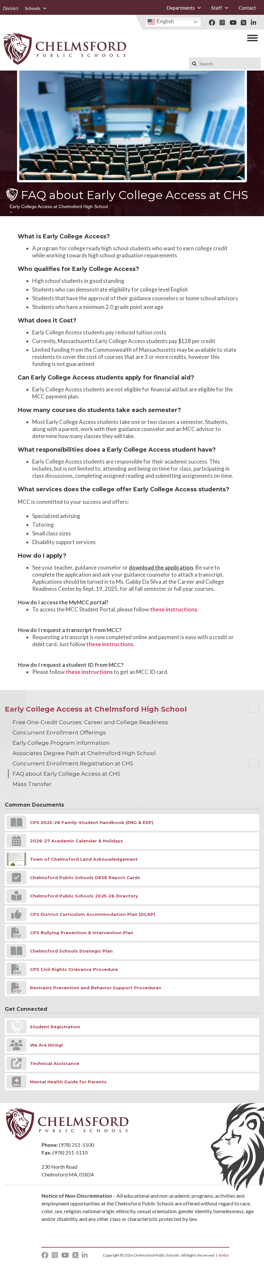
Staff (216, 8)
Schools (33, 8)
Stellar (223, 1255)
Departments (180, 8)
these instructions (173, 609)
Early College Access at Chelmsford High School (59, 206)
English (164, 21)
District (10, 8)
